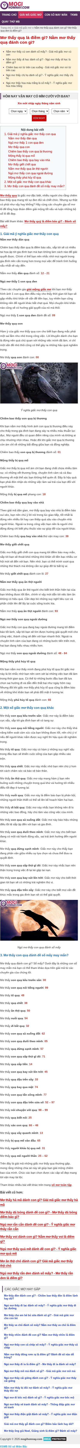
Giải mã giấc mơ (22, 27)
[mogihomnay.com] (14, 8)
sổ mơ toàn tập (61, 1184)
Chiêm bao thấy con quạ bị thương (30, 151)
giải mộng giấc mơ (39, 289)
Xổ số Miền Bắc (17, 1446)
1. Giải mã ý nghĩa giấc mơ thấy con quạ (30, 134)
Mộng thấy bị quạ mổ (21, 155)
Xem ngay (39, 118)
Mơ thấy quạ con (19, 147)
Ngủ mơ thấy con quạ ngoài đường (30, 173)
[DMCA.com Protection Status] (55, 1440)
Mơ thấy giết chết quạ (22, 164)
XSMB (3, 1446)
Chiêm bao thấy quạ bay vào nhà (29, 160)
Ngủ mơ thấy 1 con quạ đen (25, 142)
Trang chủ (6, 27)
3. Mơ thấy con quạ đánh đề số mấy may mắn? (34, 186)
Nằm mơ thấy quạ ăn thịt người (28, 168)
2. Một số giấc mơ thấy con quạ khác (28, 181)
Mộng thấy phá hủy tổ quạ (24, 177)
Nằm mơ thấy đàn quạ (22, 138)
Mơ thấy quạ (8, 195)
